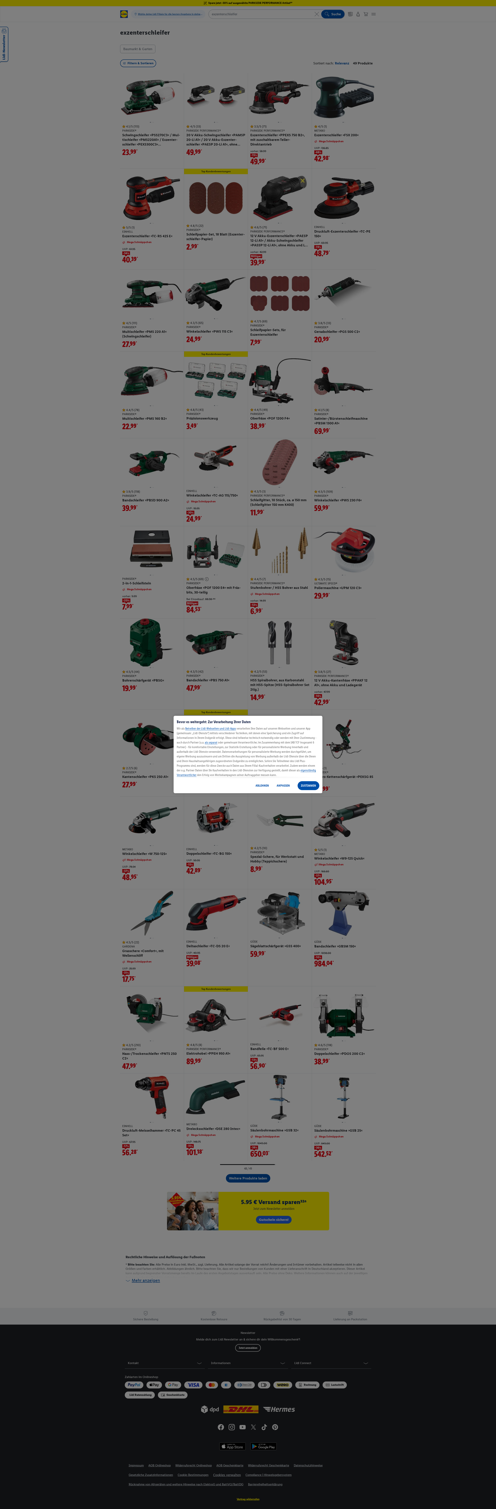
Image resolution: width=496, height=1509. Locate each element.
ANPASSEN (283, 785)
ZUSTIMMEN (308, 785)
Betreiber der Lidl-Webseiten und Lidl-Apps (210, 728)
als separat (211, 742)
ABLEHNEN (262, 785)
